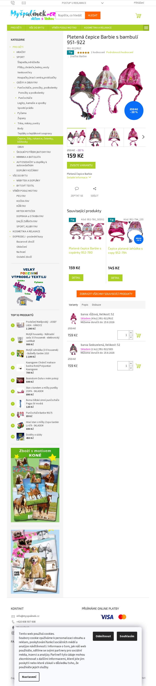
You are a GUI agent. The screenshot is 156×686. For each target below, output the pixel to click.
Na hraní (21, 252)
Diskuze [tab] (96, 305)
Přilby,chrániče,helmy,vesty (33, 67)
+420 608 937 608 (26, 622)
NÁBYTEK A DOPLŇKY (28, 181)
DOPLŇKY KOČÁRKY (27, 170)
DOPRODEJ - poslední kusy (28, 237)
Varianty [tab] (73, 305)
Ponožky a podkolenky (31, 93)
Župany (22, 118)
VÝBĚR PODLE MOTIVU (25, 191)
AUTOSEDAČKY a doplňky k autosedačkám (32, 163)
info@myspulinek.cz (28, 616)
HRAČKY (21, 52)
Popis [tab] (85, 305)
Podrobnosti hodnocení (119, 52)
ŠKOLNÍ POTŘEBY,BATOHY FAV (34, 152)
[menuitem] (16, 28)
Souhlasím (127, 636)
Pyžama (22, 113)
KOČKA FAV (23, 201)
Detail (76, 277)
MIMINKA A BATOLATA (29, 157)
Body (20, 128)
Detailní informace (77, 177)
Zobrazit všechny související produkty (106, 293)
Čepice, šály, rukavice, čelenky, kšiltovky (35, 140)
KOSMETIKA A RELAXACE (26, 231)
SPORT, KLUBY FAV (27, 226)
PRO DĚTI (18, 47)
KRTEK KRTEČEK (26, 211)
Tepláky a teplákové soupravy (35, 133)
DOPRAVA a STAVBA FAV (30, 216)
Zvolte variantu (81, 165)
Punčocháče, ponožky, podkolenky (37, 88)
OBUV (21, 147)
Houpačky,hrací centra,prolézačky (37, 78)
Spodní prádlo (25, 108)
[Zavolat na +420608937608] (16, 3)
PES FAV (21, 196)
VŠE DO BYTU (20, 176)
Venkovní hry (25, 72)
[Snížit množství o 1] (131, 337)
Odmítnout (103, 636)
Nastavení (29, 677)
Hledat (92, 15)
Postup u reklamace (74, 3)
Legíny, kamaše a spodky (32, 103)
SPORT (21, 57)
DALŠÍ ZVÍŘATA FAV (27, 221)
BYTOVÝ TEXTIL (25, 186)
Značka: (78, 56)
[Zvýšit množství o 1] (131, 333)
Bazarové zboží (25, 242)
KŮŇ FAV (21, 206)
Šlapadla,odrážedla (29, 62)
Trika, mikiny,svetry (29, 123)
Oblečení (22, 247)
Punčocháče (25, 98)
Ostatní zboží (24, 257)
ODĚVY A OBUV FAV (27, 83)
